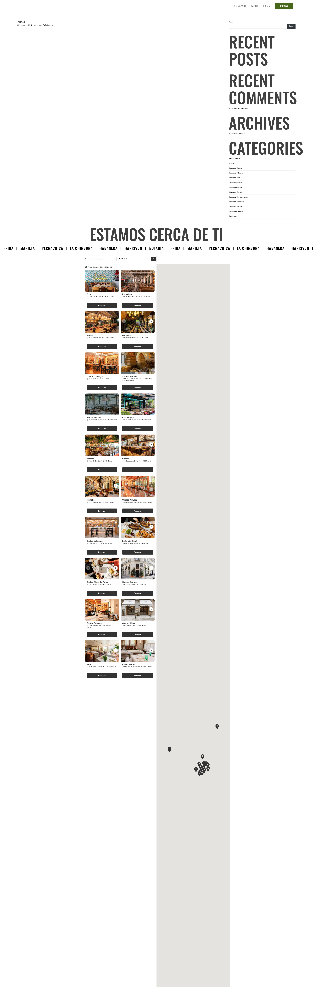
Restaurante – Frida (234, 178)
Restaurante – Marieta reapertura (238, 197)
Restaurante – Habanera (236, 182)
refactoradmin (38, 25)
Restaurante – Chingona (236, 173)
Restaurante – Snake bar (236, 211)
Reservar (284, 6)
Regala (266, 5)
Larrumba (231, 163)
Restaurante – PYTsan (235, 206)
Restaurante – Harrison (235, 187)
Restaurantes (240, 5)
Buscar (231, 22)
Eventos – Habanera (234, 158)
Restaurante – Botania (235, 168)
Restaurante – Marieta (235, 192)
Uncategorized (233, 216)
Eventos (254, 5)
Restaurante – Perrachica (236, 202)
